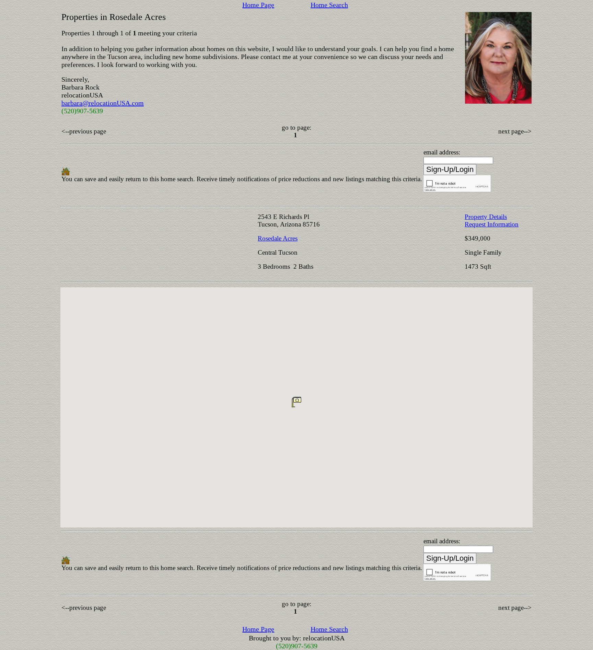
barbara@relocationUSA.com (102, 103)
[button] (296, 401)
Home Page (258, 5)
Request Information (492, 224)
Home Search (329, 5)
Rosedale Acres (278, 238)
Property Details (486, 216)
